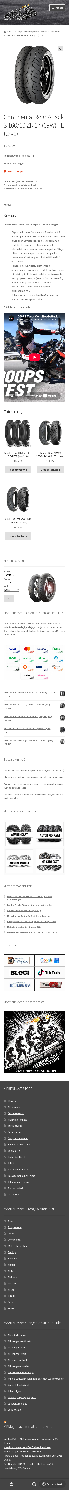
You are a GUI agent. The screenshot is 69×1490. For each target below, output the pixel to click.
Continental (14, 1239)
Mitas (11, 1289)
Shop (19, 31)
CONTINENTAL (35, 188)
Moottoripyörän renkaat (35, 31)
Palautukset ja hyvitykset (21, 1175)
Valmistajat (14, 1409)
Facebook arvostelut (19, 1144)
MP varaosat (15, 1107)
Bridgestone (15, 1227)
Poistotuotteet (16, 1157)
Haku (34, 1484)
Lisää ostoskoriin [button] (18, 469)
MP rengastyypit (17, 1353)
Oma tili (11, 1484)
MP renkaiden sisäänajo (21, 1372)
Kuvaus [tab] (7, 204)
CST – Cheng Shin (17, 1246)
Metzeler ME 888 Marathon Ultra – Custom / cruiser (32, 932)
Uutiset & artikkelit (18, 1385)
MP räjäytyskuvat (17, 1335)
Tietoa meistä (15, 1188)
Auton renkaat (16, 1113)
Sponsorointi (15, 1132)
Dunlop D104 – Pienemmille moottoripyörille (29, 905)
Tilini (11, 1163)
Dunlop (12, 1252)
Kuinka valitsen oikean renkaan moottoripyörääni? (36, 1378)
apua (11, 787)
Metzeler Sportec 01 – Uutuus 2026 (24, 927)
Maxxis (11, 1264)
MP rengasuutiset (17, 1360)
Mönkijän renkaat (17, 1119)
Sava (10, 1302)
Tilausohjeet (15, 1391)
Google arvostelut (18, 1138)
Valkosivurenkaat (17, 1403)
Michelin (12, 1283)
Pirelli (11, 1295)
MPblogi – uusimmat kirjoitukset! (28, 1426)
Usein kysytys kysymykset (22, 1397)
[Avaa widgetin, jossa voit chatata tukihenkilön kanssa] (52, 1484)
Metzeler (13, 1277)
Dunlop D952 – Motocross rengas (22, 1438)
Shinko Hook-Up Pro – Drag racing (24, 910)
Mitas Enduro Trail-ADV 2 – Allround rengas (28, 916)
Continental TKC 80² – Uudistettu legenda (27, 1464)
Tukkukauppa (15, 1125)
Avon (10, 1221)
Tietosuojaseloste (18, 1169)
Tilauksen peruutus (18, 1181)
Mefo (10, 1271)
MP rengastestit (17, 1347)
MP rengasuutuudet (18, 1366)
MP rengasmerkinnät (19, 1341)
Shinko (11, 1308)
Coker (11, 1233)
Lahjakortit (14, 1150)
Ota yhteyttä (15, 1194)
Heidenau (13, 1258)
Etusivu (10, 31)
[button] (60, 48)
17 (26, 188)
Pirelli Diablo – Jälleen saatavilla (22, 1455)
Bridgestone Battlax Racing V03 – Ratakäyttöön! (31, 921)
